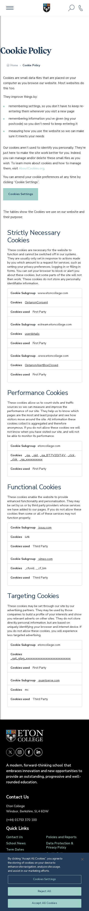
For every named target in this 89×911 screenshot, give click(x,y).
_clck (71, 455)
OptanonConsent (36, 302)
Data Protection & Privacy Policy (59, 845)
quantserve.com (49, 680)
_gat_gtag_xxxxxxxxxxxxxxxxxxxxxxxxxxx (41, 658)
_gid (35, 455)
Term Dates (15, 849)
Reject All (44, 891)
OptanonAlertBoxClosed (41, 365)
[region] (44, 882)
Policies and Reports (61, 837)
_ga (28, 455)
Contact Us (14, 837)
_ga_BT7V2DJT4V (53, 455)
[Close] (82, 859)
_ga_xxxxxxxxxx (30, 459)
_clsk (14, 459)
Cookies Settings (20, 194)
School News (16, 843)
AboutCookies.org (31, 168)
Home (14, 65)
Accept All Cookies (44, 903)
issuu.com (45, 527)
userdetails (32, 334)
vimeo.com (45, 559)
